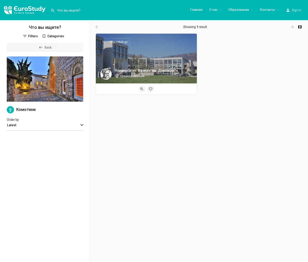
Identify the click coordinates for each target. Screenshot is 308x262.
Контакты (267, 10)
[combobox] (45, 125)
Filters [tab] (33, 36)
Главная (196, 10)
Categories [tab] (55, 36)
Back (48, 47)
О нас (213, 10)
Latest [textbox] (11, 125)
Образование (238, 10)
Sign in (296, 10)
